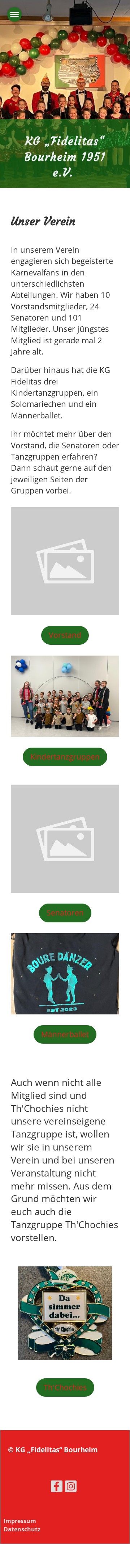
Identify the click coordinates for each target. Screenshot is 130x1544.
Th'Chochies (65, 1387)
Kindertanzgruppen (65, 757)
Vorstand (65, 635)
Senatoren (65, 913)
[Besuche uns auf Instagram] (71, 1487)
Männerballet (65, 1034)
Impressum (20, 1521)
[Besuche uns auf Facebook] (56, 1487)
